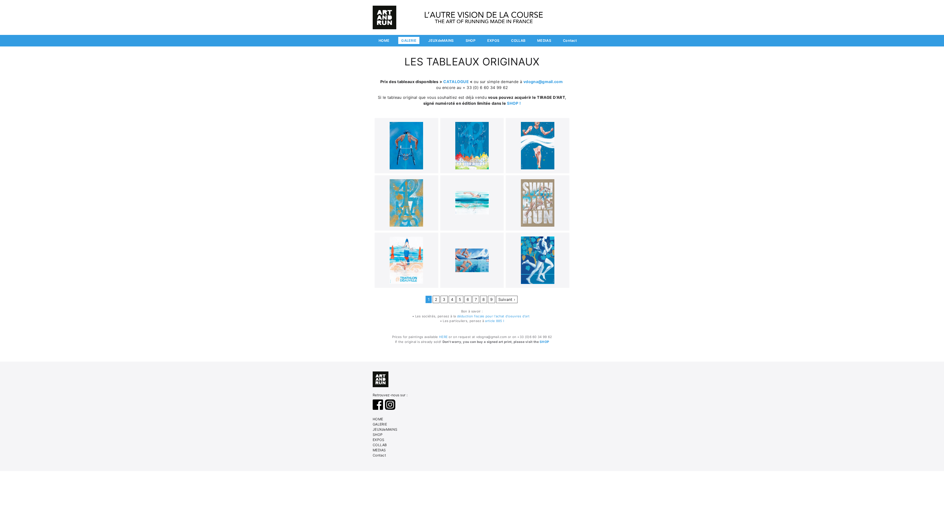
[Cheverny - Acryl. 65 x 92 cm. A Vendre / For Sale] (472, 145)
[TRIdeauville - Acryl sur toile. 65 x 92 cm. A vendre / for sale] (406, 260)
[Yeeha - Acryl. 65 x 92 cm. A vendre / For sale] (537, 145)
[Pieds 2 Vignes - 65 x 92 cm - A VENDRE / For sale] (537, 260)
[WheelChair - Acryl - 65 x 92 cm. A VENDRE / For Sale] (406, 145)
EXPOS (493, 40)
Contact (570, 40)
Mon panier (560, 5)
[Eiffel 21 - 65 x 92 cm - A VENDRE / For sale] (406, 203)
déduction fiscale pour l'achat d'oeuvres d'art (494, 316)
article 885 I (494, 321)
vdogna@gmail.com (543, 81)
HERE (444, 337)
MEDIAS (544, 40)
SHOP (470, 40)
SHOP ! (514, 103)
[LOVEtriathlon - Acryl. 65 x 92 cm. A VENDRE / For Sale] (472, 203)
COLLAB (518, 40)
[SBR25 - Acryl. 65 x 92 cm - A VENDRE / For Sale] (537, 203)
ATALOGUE (458, 81)
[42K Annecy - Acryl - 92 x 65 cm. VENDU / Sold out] (472, 260)
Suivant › (507, 299)
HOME (384, 40)
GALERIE (408, 40)
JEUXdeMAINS (441, 40)
